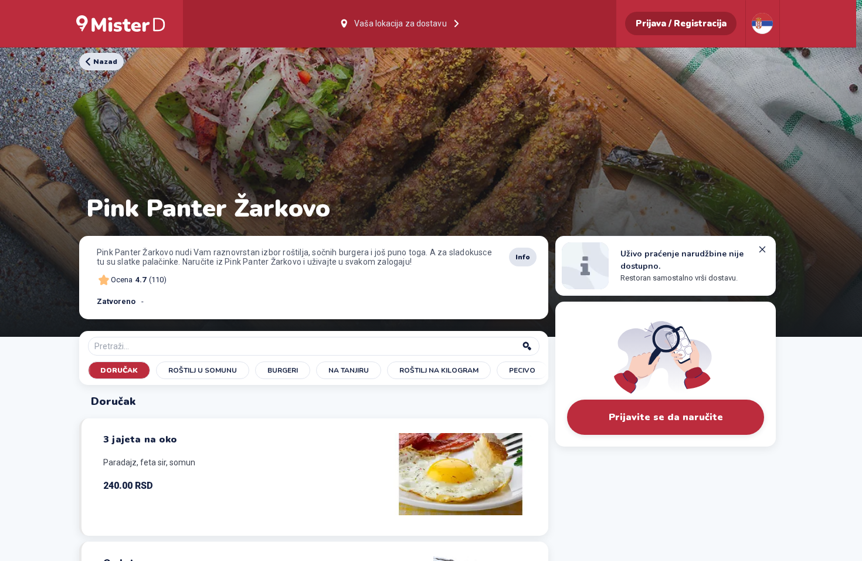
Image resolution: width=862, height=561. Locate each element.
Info (522, 257)
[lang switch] (762, 23)
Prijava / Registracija (681, 23)
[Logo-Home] (120, 23)
